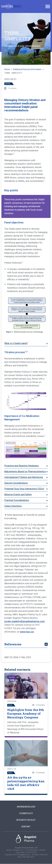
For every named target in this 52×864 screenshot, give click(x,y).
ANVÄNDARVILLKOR (26, 807)
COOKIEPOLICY (26, 813)
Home (7, 69)
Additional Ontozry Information (27, 69)
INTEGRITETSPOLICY (26, 820)
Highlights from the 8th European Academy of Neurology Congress (25, 713)
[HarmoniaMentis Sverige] (11, 6)
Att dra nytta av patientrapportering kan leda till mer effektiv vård (26, 783)
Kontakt (26, 826)
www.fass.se (27, 631)
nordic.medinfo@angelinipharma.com (24, 621)
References (12, 644)
